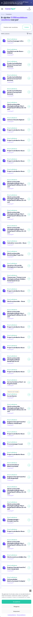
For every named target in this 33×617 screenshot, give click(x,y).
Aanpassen (16, 611)
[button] (30, 590)
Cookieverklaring (12, 615)
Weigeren (16, 606)
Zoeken (26, 27)
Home (2, 14)
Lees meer (20, 3)
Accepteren (16, 602)
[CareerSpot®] (10, 9)
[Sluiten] (31, 2)
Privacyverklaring (21, 615)
